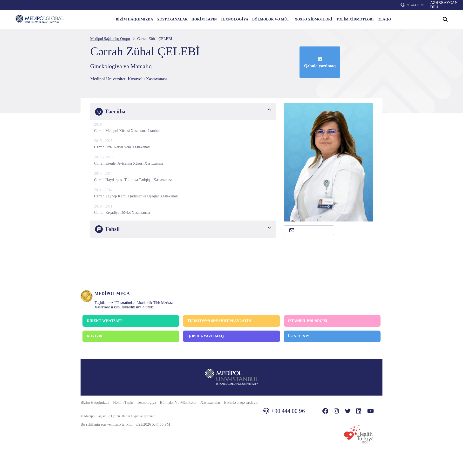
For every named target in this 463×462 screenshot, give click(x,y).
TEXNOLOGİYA (234, 19)
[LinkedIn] (358, 411)
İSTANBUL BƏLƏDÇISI (307, 321)
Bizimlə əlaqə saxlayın (241, 402)
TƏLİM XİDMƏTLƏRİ (355, 19)
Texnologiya (146, 402)
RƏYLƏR (94, 336)
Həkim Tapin (123, 402)
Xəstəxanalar (210, 402)
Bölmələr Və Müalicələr (178, 402)
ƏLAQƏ (384, 19)
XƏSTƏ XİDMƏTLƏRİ (313, 19)
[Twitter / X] (348, 411)
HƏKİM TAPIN (204, 19)
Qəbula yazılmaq (320, 65)
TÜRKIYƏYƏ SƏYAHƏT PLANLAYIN (219, 321)
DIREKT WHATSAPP (105, 321)
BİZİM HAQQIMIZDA (134, 19)
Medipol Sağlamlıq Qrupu (110, 39)
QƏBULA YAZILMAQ (205, 336)
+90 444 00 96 (414, 5)
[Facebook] (325, 411)
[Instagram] (336, 411)
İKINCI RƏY (298, 336)
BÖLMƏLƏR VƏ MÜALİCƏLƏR (271, 19)
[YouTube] (370, 411)
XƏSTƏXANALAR (172, 19)
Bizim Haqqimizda (95, 402)
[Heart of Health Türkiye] (358, 434)
